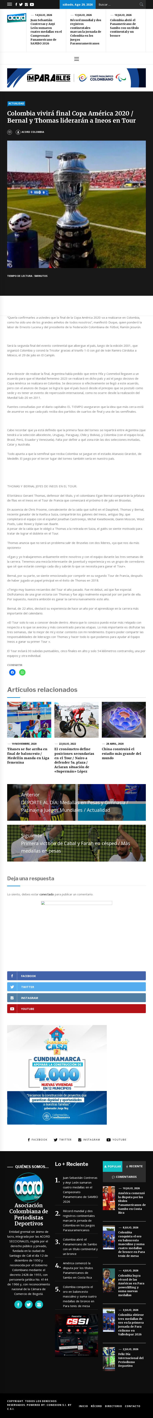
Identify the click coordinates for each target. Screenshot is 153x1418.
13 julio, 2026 (83, 15)
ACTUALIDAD (16, 103)
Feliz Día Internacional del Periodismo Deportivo (130, 1360)
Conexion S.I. (57, 1405)
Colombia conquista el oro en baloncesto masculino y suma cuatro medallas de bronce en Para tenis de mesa (80, 1296)
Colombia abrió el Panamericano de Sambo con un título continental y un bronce (124, 27)
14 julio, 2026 (43, 15)
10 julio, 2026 (123, 15)
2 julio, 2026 (130, 1349)
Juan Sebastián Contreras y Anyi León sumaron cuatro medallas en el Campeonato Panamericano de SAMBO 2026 (46, 31)
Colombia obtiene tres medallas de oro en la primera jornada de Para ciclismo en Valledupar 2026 (131, 1324)
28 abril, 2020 (115, 743)
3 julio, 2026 (130, 1310)
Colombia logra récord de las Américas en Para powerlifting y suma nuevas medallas (131, 1285)
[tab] (112, 1166)
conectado (46, 894)
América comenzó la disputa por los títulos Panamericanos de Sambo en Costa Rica (78, 1270)
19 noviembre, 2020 (24, 743)
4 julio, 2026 (130, 1270)
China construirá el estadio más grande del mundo (121, 753)
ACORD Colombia (33, 132)
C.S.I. (11, 1409)
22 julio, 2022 (67, 743)
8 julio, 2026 (130, 1227)
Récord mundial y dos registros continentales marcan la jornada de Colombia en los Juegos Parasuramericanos (85, 31)
